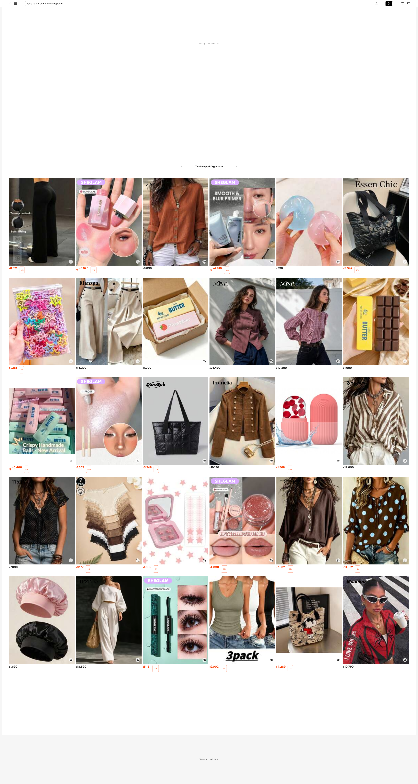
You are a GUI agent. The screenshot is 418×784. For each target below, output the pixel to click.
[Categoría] (15, 3)
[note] (21, 270)
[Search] (389, 3)
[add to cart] (71, 262)
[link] (402, 3)
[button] (10, 3)
